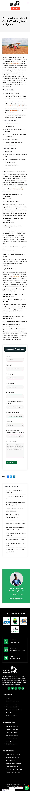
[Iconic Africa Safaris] (15, 3)
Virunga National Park (11, 760)
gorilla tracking (15, 276)
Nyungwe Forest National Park (14, 769)
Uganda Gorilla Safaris (12, 726)
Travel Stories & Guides (12, 707)
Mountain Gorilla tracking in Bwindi (14, 106)
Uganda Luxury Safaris (12, 735)
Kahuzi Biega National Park (13, 772)
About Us (8, 698)
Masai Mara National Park (14, 63)
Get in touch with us (11, 716)
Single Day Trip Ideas (11, 738)
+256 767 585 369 (14, 642)
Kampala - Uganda (15, 658)
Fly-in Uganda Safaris (11, 741)
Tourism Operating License (13, 701)
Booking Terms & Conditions (13, 710)
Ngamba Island (13, 110)
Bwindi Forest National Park (13, 754)
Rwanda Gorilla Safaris (12, 729)
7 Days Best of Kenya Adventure (15, 539)
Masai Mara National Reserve (13, 763)
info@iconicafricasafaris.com (17, 650)
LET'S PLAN (15, 8)
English (7, 789)
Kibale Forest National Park (13, 766)
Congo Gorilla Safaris (11, 744)
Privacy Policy (9, 713)
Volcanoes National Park (12, 757)
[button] (27, 788)
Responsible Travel (11, 704)
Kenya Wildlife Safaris (11, 732)
